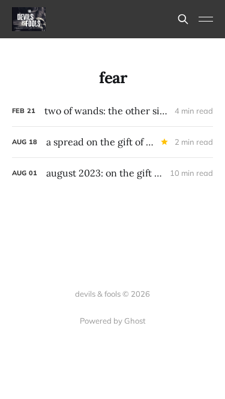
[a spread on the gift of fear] (112, 142)
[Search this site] (183, 19)
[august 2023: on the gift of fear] (112, 173)
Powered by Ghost (113, 320)
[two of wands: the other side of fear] (112, 111)
